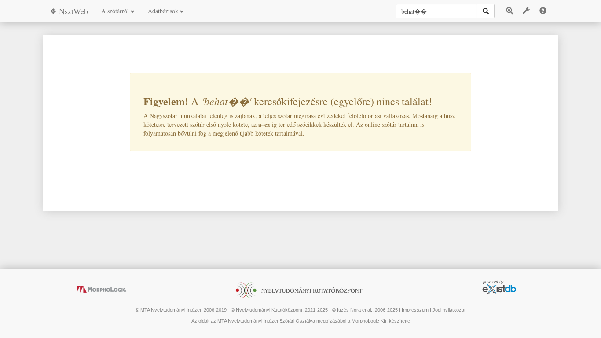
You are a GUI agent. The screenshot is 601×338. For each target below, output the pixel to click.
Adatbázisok (164, 11)
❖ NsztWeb (69, 11)
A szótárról (116, 11)
